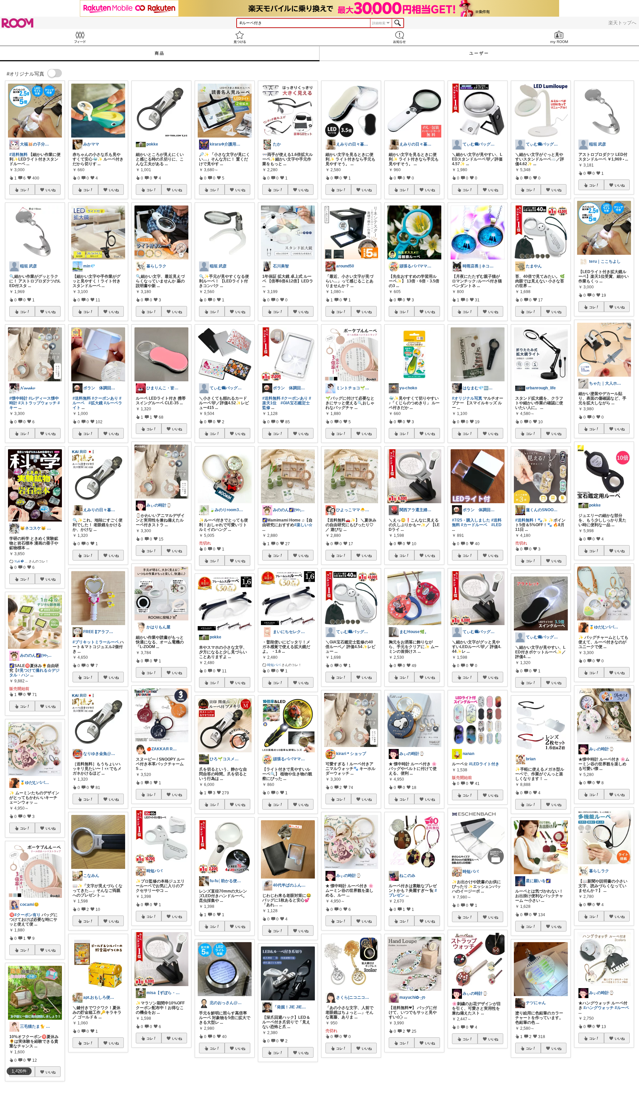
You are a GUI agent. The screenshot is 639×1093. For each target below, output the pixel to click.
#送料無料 (18, 154)
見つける (240, 37)
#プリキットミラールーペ (96, 642)
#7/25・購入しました (471, 520)
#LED (496, 525)
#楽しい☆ (303, 525)
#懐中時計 (18, 398)
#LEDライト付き (484, 764)
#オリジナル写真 (467, 398)
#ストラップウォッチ (37, 403)
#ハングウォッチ (598, 1007)
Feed (80, 37)
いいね (51, 189)
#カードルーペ (474, 525)
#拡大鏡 (96, 403)
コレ (23, 189)
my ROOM (559, 37)
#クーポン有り (27, 914)
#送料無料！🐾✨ (531, 520)
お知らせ (399, 37)
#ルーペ (622, 1007)
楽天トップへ (622, 22)
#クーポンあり (105, 398)
